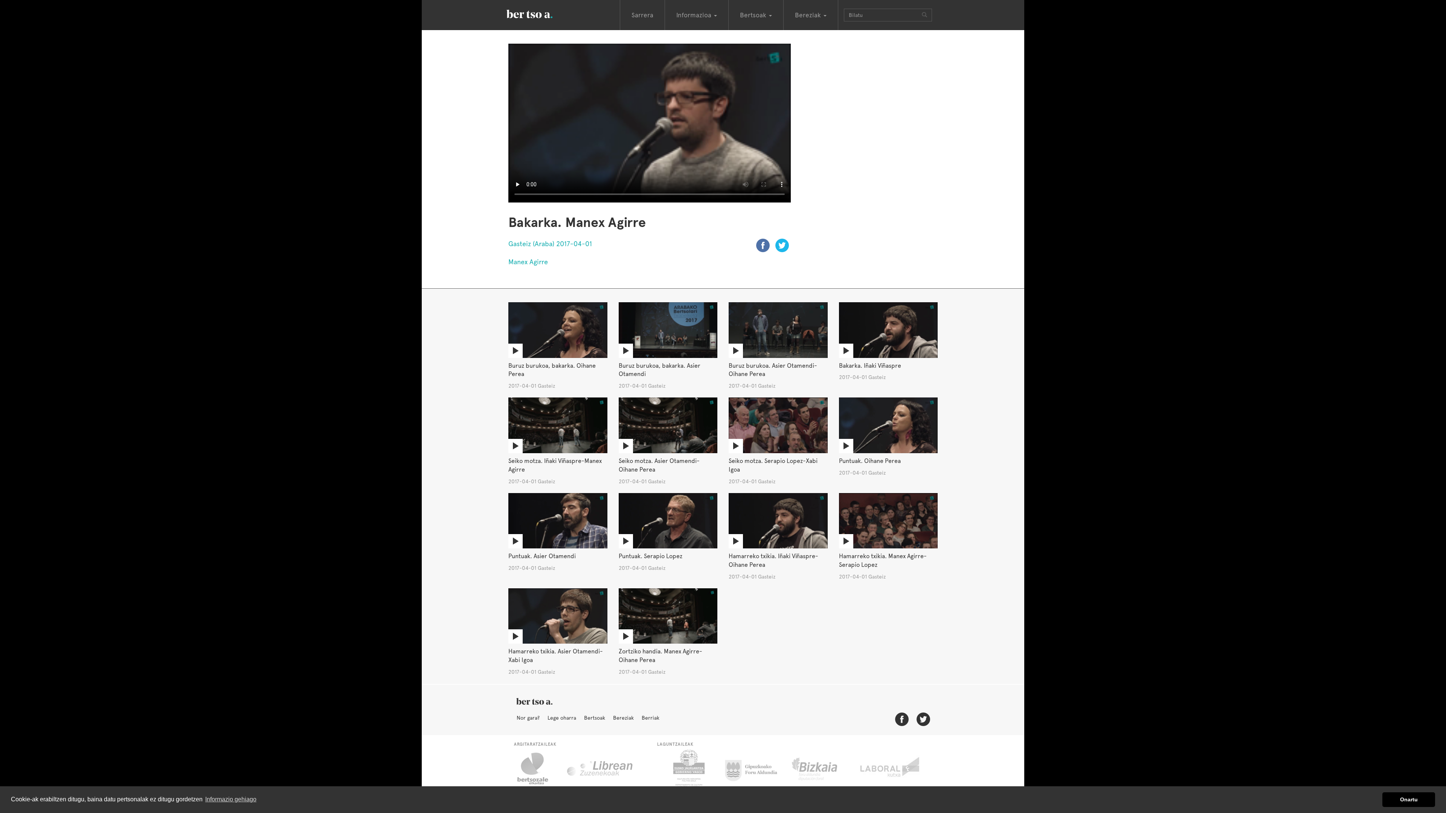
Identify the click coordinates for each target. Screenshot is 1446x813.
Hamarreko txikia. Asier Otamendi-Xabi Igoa (555, 656)
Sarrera (642, 15)
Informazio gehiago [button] (230, 799)
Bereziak (623, 718)
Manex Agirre (528, 262)
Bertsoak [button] (754, 15)
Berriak (650, 718)
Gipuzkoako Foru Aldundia (756, 768)
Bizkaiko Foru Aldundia (823, 768)
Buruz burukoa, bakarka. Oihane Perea (552, 370)
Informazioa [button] (694, 15)
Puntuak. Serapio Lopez (650, 556)
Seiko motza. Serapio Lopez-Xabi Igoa (773, 465)
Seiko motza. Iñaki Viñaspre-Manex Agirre (555, 465)
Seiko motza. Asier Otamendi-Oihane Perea (659, 465)
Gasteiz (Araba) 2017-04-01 (550, 244)
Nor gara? (528, 718)
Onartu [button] (1409, 799)
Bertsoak (594, 718)
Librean (600, 768)
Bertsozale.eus (537, 768)
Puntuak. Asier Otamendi (542, 556)
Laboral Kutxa (890, 768)
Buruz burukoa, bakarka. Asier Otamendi (659, 370)
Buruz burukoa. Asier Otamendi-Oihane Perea (773, 370)
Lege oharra (562, 718)
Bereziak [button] (809, 15)
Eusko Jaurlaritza (688, 768)
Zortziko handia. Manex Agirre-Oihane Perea (660, 656)
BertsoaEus (540, 13)
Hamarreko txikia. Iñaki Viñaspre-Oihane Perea (773, 560)
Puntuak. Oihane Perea (870, 460)
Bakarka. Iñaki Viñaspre (870, 365)
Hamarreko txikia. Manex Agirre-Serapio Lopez (883, 560)
